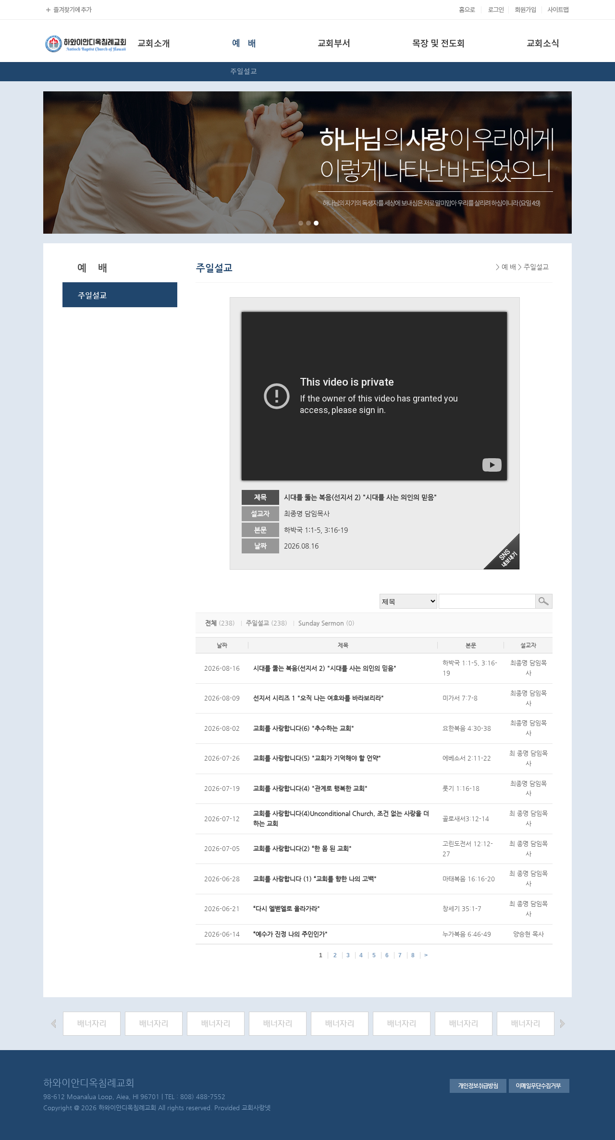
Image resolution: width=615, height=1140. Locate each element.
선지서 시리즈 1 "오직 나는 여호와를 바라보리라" (318, 698)
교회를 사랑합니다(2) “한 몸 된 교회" (302, 848)
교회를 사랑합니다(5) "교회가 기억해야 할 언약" (317, 758)
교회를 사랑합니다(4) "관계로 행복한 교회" (310, 788)
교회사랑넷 (256, 1107)
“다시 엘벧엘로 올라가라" (286, 908)
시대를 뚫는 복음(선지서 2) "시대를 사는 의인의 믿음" (324, 668)
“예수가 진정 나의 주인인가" (290, 934)
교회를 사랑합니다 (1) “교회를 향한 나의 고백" (315, 878)
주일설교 (257, 622)
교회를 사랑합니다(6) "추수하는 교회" (303, 728)
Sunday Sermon (321, 622)
